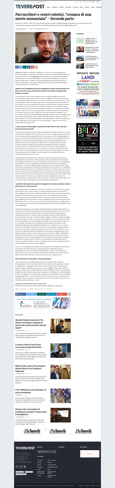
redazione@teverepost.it (41, 1)
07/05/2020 (31, 29)
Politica (61, 7)
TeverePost (21, 485)
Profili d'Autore (52, 465)
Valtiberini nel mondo (52, 472)
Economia (68, 7)
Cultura (87, 7)
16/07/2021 (28, 373)
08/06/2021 (25, 395)
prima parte (36, 76)
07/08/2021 (28, 349)
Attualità (55, 7)
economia (30, 289)
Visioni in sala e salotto (52, 476)
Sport (81, 7)
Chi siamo (18, 1)
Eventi (93, 7)
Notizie (39, 475)
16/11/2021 (28, 330)
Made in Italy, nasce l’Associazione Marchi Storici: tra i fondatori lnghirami (30, 368)
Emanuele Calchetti (21, 29)
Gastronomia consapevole (41, 472)
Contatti (28, 1)
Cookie (97, 485)
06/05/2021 (28, 417)
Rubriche (99, 7)
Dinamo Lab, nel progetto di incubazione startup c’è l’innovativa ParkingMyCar (31, 412)
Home (48, 7)
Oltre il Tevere (52, 460)
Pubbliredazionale (53, 467)
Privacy (32, 1)
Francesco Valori (39, 289)
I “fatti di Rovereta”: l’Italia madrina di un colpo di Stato (91, 65)
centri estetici (22, 289)
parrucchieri (48, 289)
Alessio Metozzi (20, 330)
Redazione (23, 1)
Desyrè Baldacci (20, 417)
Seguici (90, 453)
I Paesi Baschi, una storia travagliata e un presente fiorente (92, 58)
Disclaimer (86, 485)
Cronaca (75, 7)
